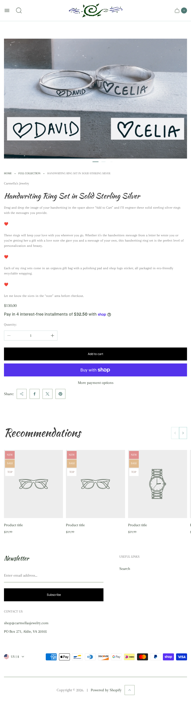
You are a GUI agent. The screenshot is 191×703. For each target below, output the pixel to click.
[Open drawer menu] (6, 10)
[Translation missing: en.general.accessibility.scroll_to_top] (130, 690)
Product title (13, 525)
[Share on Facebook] (35, 394)
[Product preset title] (33, 484)
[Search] (18, 10)
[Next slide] (183, 433)
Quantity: (10, 324)
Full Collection (29, 173)
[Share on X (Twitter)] (47, 394)
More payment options (95, 382)
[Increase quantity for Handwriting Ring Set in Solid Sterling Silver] (52, 335)
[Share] (22, 394)
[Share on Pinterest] (60, 394)
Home (8, 173)
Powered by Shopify (106, 690)
